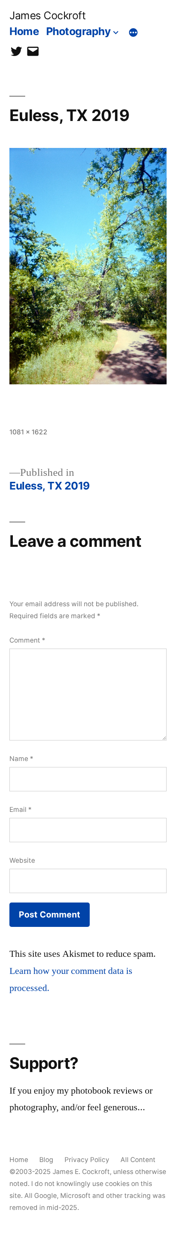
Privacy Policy (87, 1160)
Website (22, 860)
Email (20, 809)
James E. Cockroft (81, 1172)
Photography (78, 31)
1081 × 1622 (28, 432)
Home (24, 31)
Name (21, 759)
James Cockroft (47, 15)
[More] (133, 33)
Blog (46, 1160)
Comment (27, 640)
